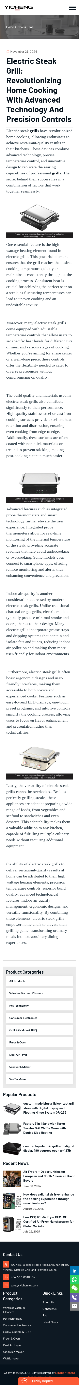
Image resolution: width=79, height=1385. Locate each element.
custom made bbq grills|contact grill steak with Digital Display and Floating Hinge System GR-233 (49, 1107)
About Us (48, 1302)
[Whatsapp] (74, 1279)
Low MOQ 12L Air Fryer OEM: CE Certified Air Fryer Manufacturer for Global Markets (48, 1221)
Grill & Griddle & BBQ (23, 1030)
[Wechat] (74, 1288)
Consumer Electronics (23, 1017)
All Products (17, 981)
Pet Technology (19, 1005)
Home (10, 27)
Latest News (50, 1322)
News (21, 27)
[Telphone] (74, 1297)
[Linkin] (74, 1270)
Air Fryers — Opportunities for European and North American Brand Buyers (49, 1176)
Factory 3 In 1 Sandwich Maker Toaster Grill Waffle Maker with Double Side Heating (44, 1127)
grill (33, 131)
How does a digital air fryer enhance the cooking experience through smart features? (48, 1198)
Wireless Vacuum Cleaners (26, 993)
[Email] (74, 1306)
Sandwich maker (20, 1067)
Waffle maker (18, 1079)
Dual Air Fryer (18, 1054)
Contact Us (50, 1308)
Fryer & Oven (17, 1042)
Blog (30, 27)
